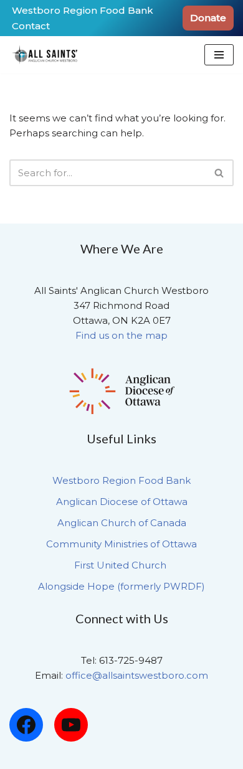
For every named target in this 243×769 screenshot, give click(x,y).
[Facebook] (26, 725)
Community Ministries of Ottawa (121, 544)
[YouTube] (71, 725)
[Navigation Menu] (219, 54)
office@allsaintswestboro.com (136, 675)
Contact (31, 26)
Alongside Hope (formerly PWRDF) (121, 586)
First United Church (121, 565)
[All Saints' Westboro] (46, 55)
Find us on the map (121, 335)
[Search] (220, 172)
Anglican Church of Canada (121, 523)
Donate (208, 18)
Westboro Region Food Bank (82, 10)
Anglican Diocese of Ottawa (122, 501)
